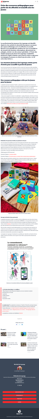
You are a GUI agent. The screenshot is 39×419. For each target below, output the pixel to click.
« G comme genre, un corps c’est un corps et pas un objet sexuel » (22, 156)
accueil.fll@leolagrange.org (19, 382)
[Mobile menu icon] (37, 1)
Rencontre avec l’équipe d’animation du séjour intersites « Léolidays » (11, 334)
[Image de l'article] (3, 334)
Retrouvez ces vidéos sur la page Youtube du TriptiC (17, 103)
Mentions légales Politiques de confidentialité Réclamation (24, 416)
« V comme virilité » (12, 154)
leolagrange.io (22, 370)
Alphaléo (9, 223)
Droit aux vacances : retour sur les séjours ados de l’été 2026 (12, 344)
